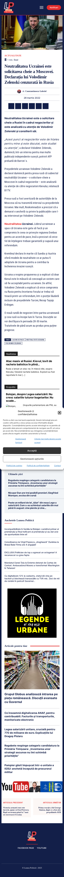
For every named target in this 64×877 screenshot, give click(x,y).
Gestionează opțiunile (32, 458)
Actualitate (13, 56)
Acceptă (32, 450)
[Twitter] (18, 106)
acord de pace (18, 340)
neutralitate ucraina (35, 340)
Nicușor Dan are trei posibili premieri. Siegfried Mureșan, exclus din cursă (33, 494)
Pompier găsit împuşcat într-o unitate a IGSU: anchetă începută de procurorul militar (29, 769)
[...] (23, 375)
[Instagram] (18, 873)
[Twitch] (32, 873)
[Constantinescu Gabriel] (19, 91)
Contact (57, 465)
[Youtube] (53, 873)
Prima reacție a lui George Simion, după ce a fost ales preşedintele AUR (49, 810)
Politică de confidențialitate (38, 465)
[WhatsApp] (32, 106)
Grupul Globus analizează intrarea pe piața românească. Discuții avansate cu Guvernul (31, 698)
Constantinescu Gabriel (35, 91)
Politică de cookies (14, 465)
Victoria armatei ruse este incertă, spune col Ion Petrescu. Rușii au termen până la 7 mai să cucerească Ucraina (16, 811)
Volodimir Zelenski (13, 343)
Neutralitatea (12, 223)
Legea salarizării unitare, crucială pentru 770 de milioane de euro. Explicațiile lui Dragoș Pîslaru (29, 733)
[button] (59, 412)
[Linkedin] (39, 106)
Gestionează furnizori (20, 441)
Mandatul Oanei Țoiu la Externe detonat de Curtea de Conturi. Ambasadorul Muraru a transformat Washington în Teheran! (31, 565)
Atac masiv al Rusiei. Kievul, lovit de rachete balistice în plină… (29, 363)
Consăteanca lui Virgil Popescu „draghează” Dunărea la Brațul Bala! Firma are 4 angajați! (31, 543)
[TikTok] (25, 873)
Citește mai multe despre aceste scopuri (47, 441)
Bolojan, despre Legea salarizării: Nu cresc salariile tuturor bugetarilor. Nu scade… (29, 397)
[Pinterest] (25, 106)
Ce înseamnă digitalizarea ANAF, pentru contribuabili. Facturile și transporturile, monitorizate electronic (29, 716)
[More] (52, 106)
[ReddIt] (46, 106)
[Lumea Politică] (32, 836)
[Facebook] (11, 106)
